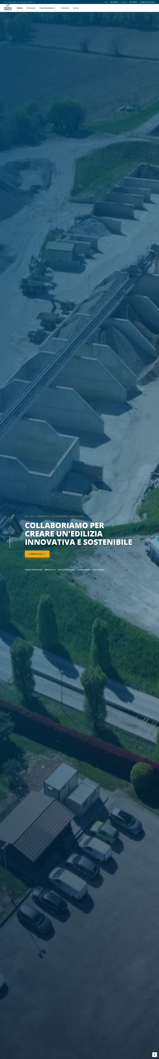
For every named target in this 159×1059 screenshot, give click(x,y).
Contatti (65, 8)
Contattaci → (37, 554)
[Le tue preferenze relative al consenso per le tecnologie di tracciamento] (154, 1054)
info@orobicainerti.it (147, 2)
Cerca (76, 8)
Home (19, 8)
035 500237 (133, 2)
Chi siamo (31, 8)
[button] (48, 8)
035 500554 (114, 2)
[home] (8, 8)
